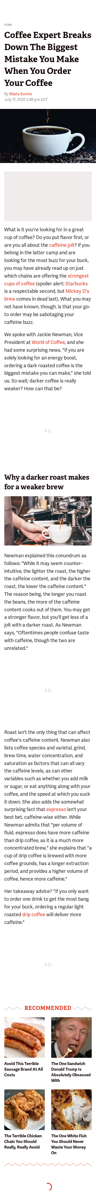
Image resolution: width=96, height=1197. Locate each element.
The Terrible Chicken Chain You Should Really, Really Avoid (23, 1141)
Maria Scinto (20, 94)
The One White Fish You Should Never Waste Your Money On (69, 1144)
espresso (56, 809)
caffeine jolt (61, 245)
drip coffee (33, 914)
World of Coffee (48, 342)
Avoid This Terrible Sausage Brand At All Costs (23, 1069)
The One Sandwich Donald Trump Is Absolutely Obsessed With (71, 1072)
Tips (8, 25)
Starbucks (76, 284)
